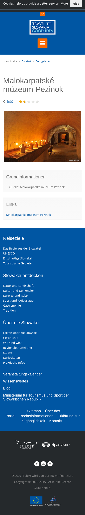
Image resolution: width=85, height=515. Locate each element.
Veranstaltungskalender (22, 374)
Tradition (9, 310)
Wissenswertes (15, 381)
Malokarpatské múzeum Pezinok (28, 215)
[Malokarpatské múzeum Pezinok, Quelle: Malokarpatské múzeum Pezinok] (42, 137)
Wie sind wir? (12, 343)
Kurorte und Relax (15, 296)
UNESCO (9, 253)
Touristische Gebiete (17, 263)
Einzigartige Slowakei (17, 258)
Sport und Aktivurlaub (18, 300)
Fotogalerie (43, 61)
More (64, 3)
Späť (10, 101)
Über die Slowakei (21, 322)
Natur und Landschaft (18, 286)
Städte (7, 353)
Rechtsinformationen (36, 416)
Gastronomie (12, 305)
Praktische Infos (14, 362)
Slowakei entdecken (23, 275)
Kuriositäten (11, 358)
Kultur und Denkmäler (18, 291)
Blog (7, 388)
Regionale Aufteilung (17, 348)
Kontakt (55, 421)
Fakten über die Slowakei (20, 333)
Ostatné (26, 61)
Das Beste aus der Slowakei (22, 248)
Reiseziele (13, 238)
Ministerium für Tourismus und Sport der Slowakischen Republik (36, 397)
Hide (76, 4)
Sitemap (34, 411)
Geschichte (10, 338)
